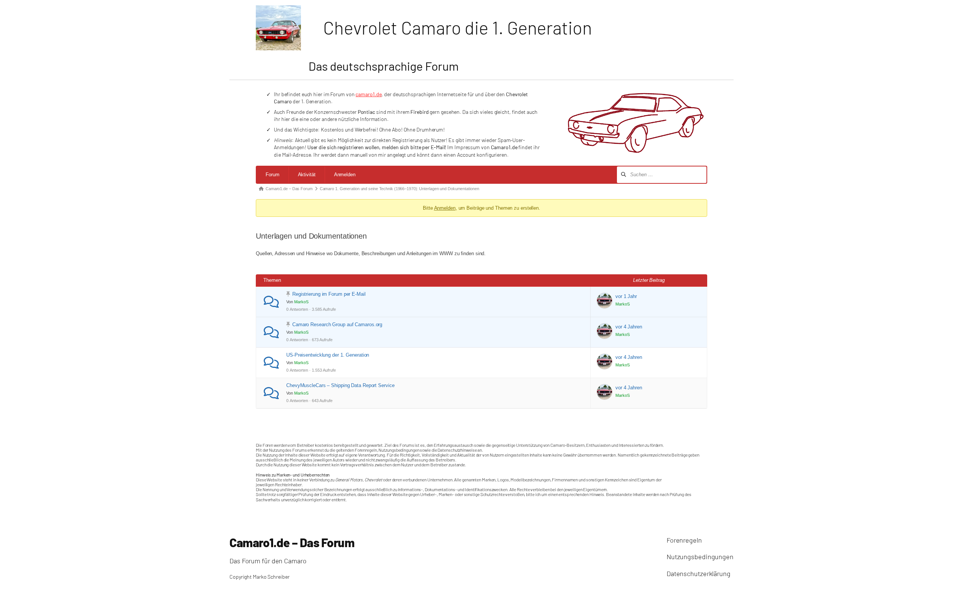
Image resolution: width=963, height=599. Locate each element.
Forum (272, 174)
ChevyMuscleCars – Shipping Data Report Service (340, 385)
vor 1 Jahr (626, 296)
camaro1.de (368, 94)
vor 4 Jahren (628, 327)
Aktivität (307, 174)
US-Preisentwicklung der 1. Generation (327, 355)
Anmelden (344, 174)
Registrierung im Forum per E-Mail (329, 294)
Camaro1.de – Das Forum (291, 542)
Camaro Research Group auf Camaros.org (337, 324)
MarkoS (301, 302)
